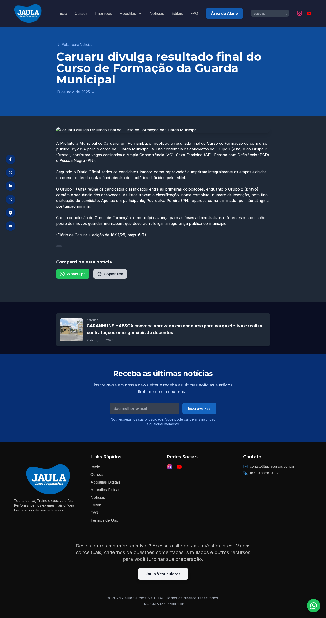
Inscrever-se (199, 408)
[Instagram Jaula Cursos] (299, 13)
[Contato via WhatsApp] (313, 605)
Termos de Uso (104, 520)
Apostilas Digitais (105, 482)
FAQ (194, 13)
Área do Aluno (224, 13)
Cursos (81, 13)
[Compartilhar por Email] (10, 226)
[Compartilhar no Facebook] (10, 159)
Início (62, 13)
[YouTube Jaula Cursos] (309, 13)
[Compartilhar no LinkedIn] (10, 186)
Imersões (103, 13)
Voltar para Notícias (77, 44)
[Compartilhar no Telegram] (10, 212)
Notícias (156, 13)
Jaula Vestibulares (163, 574)
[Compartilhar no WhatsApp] (10, 199)
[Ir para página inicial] (28, 13)
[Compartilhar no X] (10, 172)
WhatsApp (76, 274)
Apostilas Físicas (105, 489)
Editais (177, 13)
